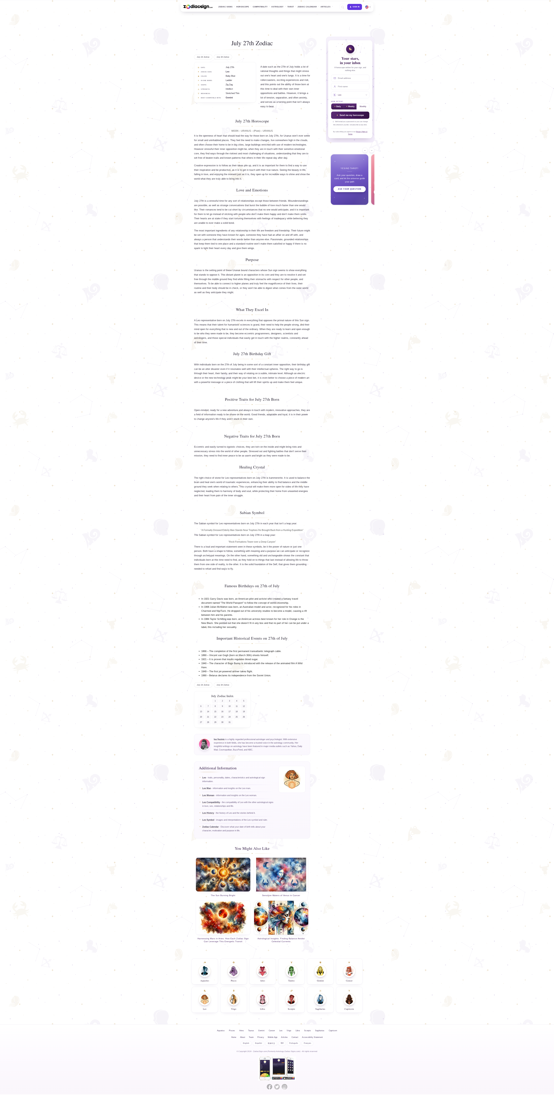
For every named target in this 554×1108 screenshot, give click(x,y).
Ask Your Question (349, 189)
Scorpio (307, 1030)
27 (201, 722)
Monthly (363, 107)
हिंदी (282, 1043)
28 (208, 722)
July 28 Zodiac (223, 57)
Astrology (277, 7)
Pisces (232, 1030)
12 (244, 706)
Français (307, 1043)
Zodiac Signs (225, 7)
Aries (241, 1030)
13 (201, 711)
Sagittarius (319, 1030)
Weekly (351, 107)
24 (230, 717)
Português (293, 1043)
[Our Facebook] (269, 1087)
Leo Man (206, 788)
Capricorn (333, 1030)
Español (258, 1043)
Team (251, 1037)
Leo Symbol (208, 820)
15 (215, 711)
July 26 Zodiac (203, 57)
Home (233, 1037)
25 (237, 717)
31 (230, 722)
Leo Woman (208, 795)
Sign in (356, 7)
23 (222, 717)
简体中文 (271, 1043)
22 (215, 717)
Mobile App (272, 1037)
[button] (342, 7)
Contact (295, 1037)
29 (215, 722)
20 (201, 717)
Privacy (260, 1037)
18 (237, 711)
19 (244, 711)
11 (237, 706)
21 (208, 717)
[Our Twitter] (277, 1087)
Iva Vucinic (219, 739)
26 (244, 717)
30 (222, 722)
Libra (298, 1030)
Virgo (289, 1030)
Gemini (229, 97)
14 (208, 711)
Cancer (272, 1030)
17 (230, 711)
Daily (338, 107)
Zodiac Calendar (307, 7)
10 (230, 706)
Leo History (208, 813)
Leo (227, 71)
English (246, 1043)
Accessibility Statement (312, 1037)
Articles (325, 7)
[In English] (367, 7)
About (242, 1037)
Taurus (251, 1030)
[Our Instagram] (284, 1087)
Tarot (290, 7)
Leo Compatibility (211, 802)
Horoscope (242, 7)
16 (222, 711)
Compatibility (260, 7)
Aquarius (221, 1030)
